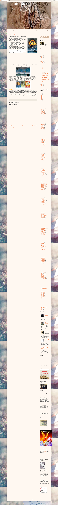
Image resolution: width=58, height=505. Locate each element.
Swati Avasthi (42, 275)
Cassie (42, 137)
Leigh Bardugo (43, 216)
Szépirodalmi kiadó (43, 278)
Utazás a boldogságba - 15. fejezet (44, 348)
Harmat (42, 168)
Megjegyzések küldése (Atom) (16, 127)
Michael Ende (42, 233)
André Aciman (43, 108)
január (43, 81)
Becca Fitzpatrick (43, 118)
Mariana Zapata (43, 226)
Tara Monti (42, 281)
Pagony (42, 247)
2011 (42, 85)
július (42, 66)
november (43, 63)
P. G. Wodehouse (43, 246)
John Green (42, 189)
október (43, 64)
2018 (42, 56)
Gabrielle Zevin (43, 162)
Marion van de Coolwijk (44, 228)
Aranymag (46, 42)
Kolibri (42, 207)
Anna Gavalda (43, 111)
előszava (45, 451)
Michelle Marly (43, 235)
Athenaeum (42, 115)
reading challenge (43, 307)
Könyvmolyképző (43, 212)
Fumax (42, 160)
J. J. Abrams (42, 177)
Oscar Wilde (42, 245)
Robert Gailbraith (43, 257)
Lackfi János (42, 214)
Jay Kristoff (42, 181)
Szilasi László (42, 276)
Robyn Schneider (43, 259)
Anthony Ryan (43, 113)
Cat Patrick (42, 138)
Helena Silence (43, 170)
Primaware (42, 251)
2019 (42, 55)
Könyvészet (42, 213)
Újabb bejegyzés (11, 125)
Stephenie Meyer (43, 272)
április (43, 69)
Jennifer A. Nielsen (43, 183)
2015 (42, 60)
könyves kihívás (43, 305)
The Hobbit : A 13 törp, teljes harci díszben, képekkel (47, 315)
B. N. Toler (42, 116)
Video (41, 298)
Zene (41, 300)
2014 (42, 61)
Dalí (41, 147)
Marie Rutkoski (43, 227)
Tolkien (42, 286)
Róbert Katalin (43, 261)
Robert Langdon (43, 258)
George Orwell (43, 166)
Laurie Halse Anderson (44, 215)
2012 (42, 84)
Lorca (41, 219)
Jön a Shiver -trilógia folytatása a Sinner (44, 77)
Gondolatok (42, 167)
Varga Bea (42, 294)
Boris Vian (42, 128)
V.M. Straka (42, 293)
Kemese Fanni (43, 202)
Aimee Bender (43, 103)
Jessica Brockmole (43, 186)
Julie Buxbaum (43, 191)
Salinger (42, 263)
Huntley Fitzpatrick (43, 174)
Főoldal (9, 30)
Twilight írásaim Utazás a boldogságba (44, 288)
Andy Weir (42, 109)
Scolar (42, 270)
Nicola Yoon (42, 241)
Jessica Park (42, 187)
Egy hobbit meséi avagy (19, 4)
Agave (42, 102)
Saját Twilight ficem (46, 331)
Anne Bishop (42, 112)
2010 (42, 86)
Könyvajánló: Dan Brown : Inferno (45, 79)
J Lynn (42, 176)
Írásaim (42, 309)
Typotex (42, 291)
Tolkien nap (42, 287)
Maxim (42, 231)
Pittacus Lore (42, 250)
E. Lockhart (42, 155)
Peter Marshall (43, 249)
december (43, 62)
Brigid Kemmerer (43, 131)
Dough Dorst (42, 153)
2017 (42, 57)
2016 (42, 58)
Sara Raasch (42, 266)
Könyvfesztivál (43, 211)
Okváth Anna (42, 243)
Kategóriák (47, 30)
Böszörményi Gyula (43, 132)
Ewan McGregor (43, 157)
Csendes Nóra (42, 146)
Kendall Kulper (43, 203)
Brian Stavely (42, 130)
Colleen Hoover (43, 143)
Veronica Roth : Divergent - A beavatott (45, 75)
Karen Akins (42, 197)
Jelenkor (42, 182)
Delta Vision (42, 151)
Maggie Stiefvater (43, 221)
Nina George (42, 242)
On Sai (42, 244)
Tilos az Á (42, 285)
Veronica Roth (43, 296)
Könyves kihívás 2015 (15, 30)
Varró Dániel (42, 295)
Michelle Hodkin (43, 234)
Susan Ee (42, 273)
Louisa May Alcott (43, 220)
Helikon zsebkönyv (43, 172)
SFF (41, 262)
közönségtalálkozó (43, 306)
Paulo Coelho (42, 248)
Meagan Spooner (43, 232)
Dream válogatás (43, 154)
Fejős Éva (42, 158)
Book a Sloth (42, 127)
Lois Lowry (42, 218)
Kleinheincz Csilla (43, 206)
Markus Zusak (43, 229)
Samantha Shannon (43, 264)
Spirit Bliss (42, 271)
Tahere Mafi (42, 279)
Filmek (21, 32)
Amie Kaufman (43, 107)
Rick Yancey (42, 256)
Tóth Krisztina (43, 292)
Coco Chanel (42, 142)
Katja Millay (42, 199)
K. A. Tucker (42, 196)
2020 (41, 100)
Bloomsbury (42, 126)
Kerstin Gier (42, 204)
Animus (42, 110)
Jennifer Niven (43, 185)
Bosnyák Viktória (43, 129)
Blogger (33, 499)
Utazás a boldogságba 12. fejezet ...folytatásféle (47, 340)
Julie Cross (42, 192)
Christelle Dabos (43, 140)
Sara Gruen (42, 265)
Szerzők (9, 32)
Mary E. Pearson (43, 230)
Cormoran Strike (43, 145)
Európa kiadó (42, 156)
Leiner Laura (42, 217)
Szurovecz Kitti (43, 277)
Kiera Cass (42, 205)
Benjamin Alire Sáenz (44, 122)
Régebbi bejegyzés (34, 125)
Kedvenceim (42, 30)
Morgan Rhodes (43, 236)
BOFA (42, 117)
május (43, 68)
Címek (13, 32)
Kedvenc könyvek (43, 200)
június (43, 67)
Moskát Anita (42, 237)
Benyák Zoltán (43, 124)
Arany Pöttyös (43, 114)
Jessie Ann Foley (43, 188)
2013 (42, 83)
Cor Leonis (42, 144)
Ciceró (42, 141)
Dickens (42, 152)
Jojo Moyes (42, 190)
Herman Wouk (43, 173)
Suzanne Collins (43, 274)
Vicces (42, 297)
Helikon (42, 171)
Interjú (42, 175)
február (43, 72)
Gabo (41, 161)
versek (42, 308)
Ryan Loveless (43, 260)
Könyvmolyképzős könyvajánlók (33, 30)
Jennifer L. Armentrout (44, 184)
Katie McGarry (43, 198)
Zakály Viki (42, 299)
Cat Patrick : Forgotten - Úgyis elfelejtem (45, 74)
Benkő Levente (43, 123)
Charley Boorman (43, 139)
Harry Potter (42, 169)
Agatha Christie (43, 101)
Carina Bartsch (43, 133)
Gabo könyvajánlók (24, 30)
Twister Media (43, 290)
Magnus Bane (42, 222)
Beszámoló (42, 125)
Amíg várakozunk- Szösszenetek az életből (47, 323)
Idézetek (17, 32)
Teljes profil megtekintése (43, 49)
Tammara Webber (43, 280)
